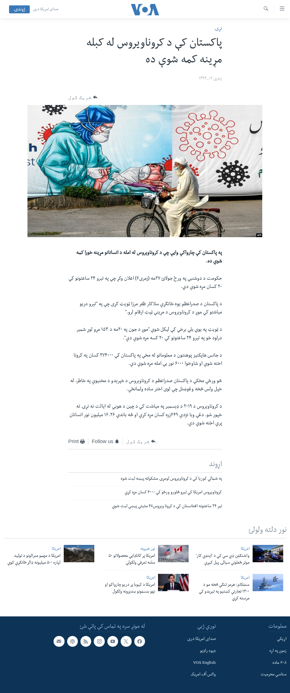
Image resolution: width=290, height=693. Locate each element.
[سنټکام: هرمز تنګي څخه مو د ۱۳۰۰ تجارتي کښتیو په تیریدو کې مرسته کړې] (268, 582)
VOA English (204, 662)
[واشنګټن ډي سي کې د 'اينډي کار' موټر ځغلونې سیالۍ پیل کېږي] (268, 553)
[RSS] (85, 641)
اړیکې (282, 639)
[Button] (82, 97)
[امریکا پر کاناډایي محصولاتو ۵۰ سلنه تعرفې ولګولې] (173, 553)
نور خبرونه (147, 549)
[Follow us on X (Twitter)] (126, 641)
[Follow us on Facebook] (139, 641)
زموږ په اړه (278, 651)
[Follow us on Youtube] (112, 641)
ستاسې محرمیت (274, 674)
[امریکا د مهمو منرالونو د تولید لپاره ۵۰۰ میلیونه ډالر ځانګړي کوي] (79, 553)
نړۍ (218, 29)
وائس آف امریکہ (203, 674)
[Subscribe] (59, 641)
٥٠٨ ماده (279, 662)
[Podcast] (72, 641)
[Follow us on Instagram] (99, 641)
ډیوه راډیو (208, 651)
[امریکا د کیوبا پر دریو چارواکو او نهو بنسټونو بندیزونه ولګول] (173, 582)
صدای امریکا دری (45, 9)
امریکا (245, 549)
